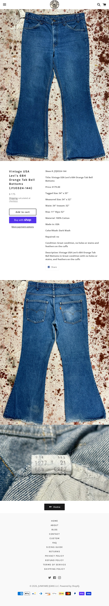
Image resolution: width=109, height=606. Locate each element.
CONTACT (54, 534)
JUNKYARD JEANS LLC (48, 586)
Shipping (13, 198)
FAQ (54, 542)
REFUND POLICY (54, 560)
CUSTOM (54, 538)
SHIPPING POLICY (54, 569)
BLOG (55, 529)
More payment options (22, 226)
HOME (54, 521)
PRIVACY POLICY (54, 556)
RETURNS (54, 551)
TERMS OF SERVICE (54, 564)
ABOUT (54, 525)
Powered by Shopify (69, 586)
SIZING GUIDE (54, 547)
